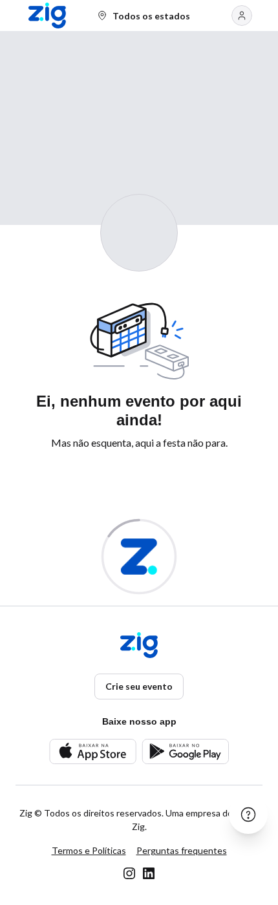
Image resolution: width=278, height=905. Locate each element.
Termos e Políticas (89, 850)
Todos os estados (151, 15)
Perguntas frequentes (181, 850)
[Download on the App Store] (92, 751)
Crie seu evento (139, 686)
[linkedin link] (149, 873)
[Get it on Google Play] (185, 751)
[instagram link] (129, 873)
